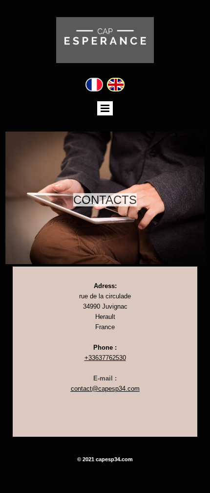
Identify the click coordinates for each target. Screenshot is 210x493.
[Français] (94, 84)
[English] (115, 84)
